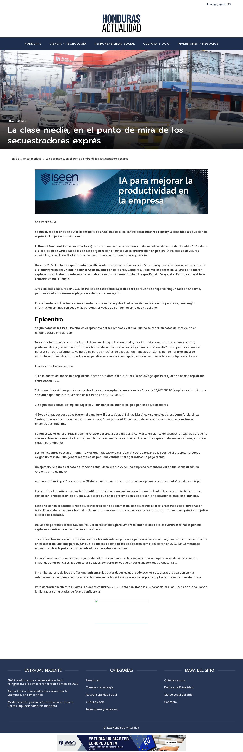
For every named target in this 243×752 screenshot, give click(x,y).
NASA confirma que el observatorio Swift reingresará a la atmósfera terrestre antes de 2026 (43, 682)
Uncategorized (17, 121)
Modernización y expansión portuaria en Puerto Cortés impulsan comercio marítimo (40, 704)
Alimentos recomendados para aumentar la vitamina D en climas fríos (37, 693)
